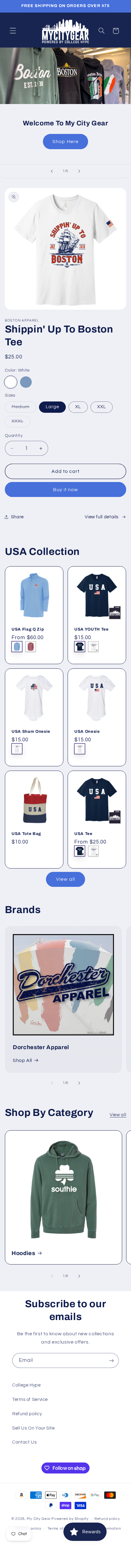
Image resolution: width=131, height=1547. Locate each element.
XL (78, 407)
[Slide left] (51, 1083)
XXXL (21, 423)
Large (52, 407)
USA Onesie (87, 731)
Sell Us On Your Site (33, 1428)
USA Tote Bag (26, 833)
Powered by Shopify (69, 1518)
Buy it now (65, 489)
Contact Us (24, 1442)
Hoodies (23, 1253)
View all (65, 879)
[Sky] (26, 382)
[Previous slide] (51, 171)
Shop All (22, 1060)
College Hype (26, 1385)
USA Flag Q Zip (28, 629)
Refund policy (27, 1414)
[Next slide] (79, 171)
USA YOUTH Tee (91, 629)
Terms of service (63, 1528)
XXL (101, 407)
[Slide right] (79, 1083)
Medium (24, 408)
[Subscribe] (111, 1360)
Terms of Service (30, 1399)
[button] (13, 31)
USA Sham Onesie (31, 731)
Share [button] (17, 517)
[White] (10, 382)
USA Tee (83, 833)
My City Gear (39, 1518)
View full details (102, 517)
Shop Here (65, 141)
